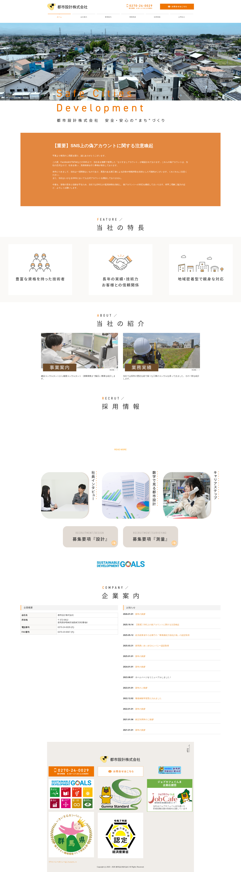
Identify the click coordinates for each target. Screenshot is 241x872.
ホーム (59, 17)
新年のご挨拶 (141, 688)
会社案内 (83, 17)
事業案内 (108, 17)
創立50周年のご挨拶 (144, 719)
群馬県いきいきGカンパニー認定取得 (152, 645)
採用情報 (157, 17)
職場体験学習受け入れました (148, 698)
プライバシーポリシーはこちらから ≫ (63, 862)
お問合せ (181, 17)
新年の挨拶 (140, 614)
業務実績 (132, 17)
